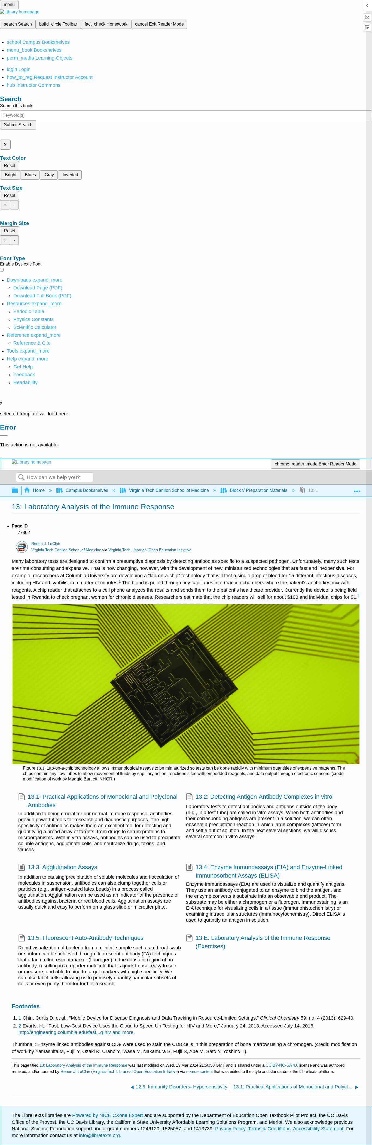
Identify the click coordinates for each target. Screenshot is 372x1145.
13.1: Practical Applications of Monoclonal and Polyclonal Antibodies (103, 800)
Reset (9, 165)
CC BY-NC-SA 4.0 (282, 1065)
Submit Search (18, 124)
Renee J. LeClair (45, 544)
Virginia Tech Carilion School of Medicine (169, 490)
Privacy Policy (230, 1128)
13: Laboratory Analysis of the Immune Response (83, 1065)
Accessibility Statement (318, 1128)
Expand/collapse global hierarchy (18, 490)
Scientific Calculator (34, 327)
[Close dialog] (4, 435)
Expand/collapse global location (357, 489)
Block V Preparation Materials (258, 490)
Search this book (16, 105)
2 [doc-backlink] (20, 1026)
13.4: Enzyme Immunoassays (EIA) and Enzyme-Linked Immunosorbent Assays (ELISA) (269, 871)
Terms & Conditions (269, 1128)
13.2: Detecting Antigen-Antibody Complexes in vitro (264, 796)
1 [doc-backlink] (20, 1018)
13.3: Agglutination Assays (62, 867)
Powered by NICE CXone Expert (108, 1115)
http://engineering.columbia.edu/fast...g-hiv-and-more (76, 1032)
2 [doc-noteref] (358, 596)
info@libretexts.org (99, 1135)
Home (39, 490)
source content (199, 1071)
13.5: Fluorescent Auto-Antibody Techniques (86, 937)
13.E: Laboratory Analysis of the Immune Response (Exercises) (263, 942)
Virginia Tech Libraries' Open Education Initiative (149, 550)
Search (21, 477)
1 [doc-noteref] (120, 581)
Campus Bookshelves (87, 490)
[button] (24, 374)
